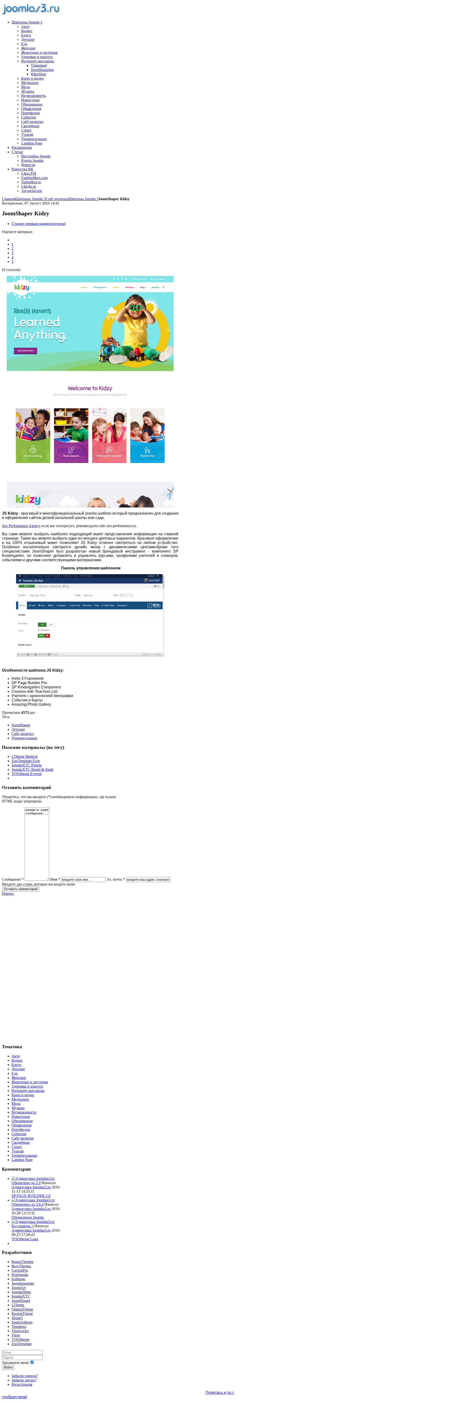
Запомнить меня (15, 1363)
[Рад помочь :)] (33, 1222)
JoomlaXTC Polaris (27, 765)
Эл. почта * (115, 879)
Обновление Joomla (28, 1217)
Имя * (55, 879)
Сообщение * (13, 879)
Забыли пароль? (25, 1376)
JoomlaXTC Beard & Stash (32, 769)
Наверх (8, 893)
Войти (8, 1367)
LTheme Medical (24, 756)
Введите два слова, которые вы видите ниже (38, 884)
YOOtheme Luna (25, 1239)
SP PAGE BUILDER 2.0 (31, 1196)
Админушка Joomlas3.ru (31, 1187)
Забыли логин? (24, 1380)
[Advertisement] (31, 968)
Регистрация (22, 1384)
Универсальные (24, 738)
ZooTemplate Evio (26, 761)
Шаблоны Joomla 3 (30, 199)
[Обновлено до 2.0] (33, 1178)
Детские (18, 729)
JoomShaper (21, 725)
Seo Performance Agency (21, 526)
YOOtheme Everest (27, 774)
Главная (8, 199)
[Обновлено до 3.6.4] (33, 1200)
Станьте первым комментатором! (39, 224)
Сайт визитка (57, 199)
